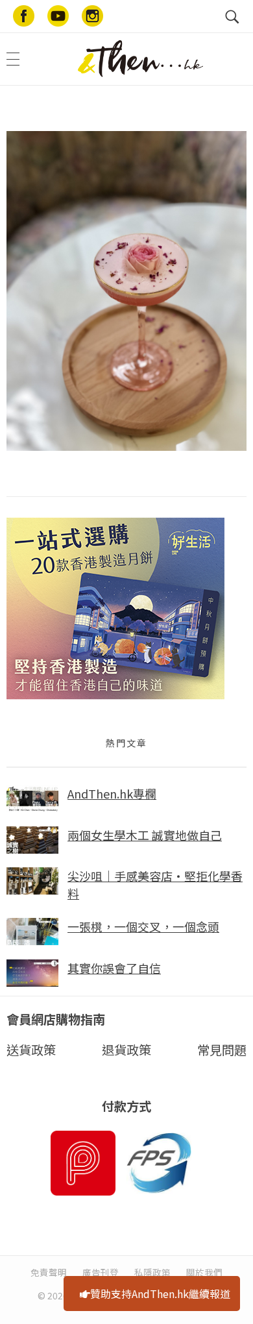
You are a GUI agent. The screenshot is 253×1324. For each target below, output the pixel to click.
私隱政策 (152, 1272)
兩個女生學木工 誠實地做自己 (144, 834)
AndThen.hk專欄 (111, 793)
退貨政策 (126, 1050)
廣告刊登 (100, 1272)
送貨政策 (31, 1050)
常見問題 (222, 1050)
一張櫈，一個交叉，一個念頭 (143, 926)
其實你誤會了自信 (114, 967)
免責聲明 (48, 1272)
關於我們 (204, 1272)
